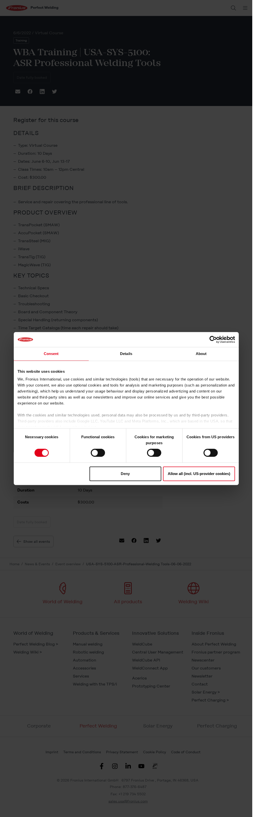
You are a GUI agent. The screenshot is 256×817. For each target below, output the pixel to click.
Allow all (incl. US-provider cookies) (199, 474)
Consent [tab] (51, 354)
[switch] (98, 453)
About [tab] (201, 354)
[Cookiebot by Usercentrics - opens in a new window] (213, 339)
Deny (125, 474)
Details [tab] (126, 354)
